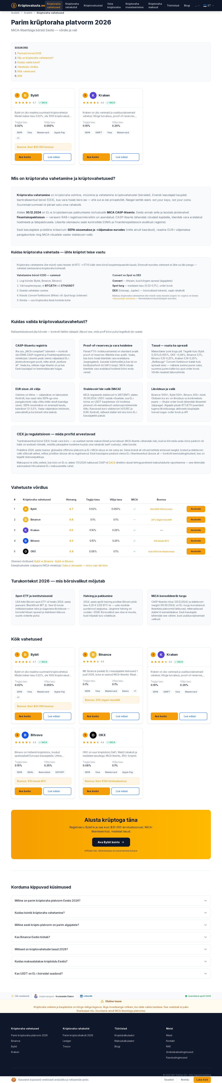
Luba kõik (202, 1079)
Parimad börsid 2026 (29, 53)
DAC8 (112, 462)
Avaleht (15, 12)
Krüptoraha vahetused (54, 5)
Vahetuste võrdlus (28, 66)
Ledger (67, 1040)
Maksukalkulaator (124, 1040)
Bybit (14, 1046)
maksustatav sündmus (123, 298)
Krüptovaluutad (93, 5)
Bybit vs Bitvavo (64, 561)
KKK (20, 75)
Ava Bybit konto (109, 842)
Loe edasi (54, 157)
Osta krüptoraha (114, 5)
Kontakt (170, 1040)
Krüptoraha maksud (155, 5)
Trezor (67, 1046)
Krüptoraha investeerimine (135, 5)
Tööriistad (173, 5)
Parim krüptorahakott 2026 (78, 1035)
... (196, 5)
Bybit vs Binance (43, 561)
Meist (169, 1035)
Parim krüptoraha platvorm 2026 (29, 1035)
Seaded (169, 1079)
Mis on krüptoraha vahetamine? (35, 57)
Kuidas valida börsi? (28, 62)
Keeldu (185, 1079)
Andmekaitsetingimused (179, 1052)
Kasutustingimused (176, 1057)
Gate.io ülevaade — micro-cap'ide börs (85, 565)
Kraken (15, 1052)
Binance (15, 1040)
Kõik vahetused (26, 71)
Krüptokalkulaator (124, 1035)
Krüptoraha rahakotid (72, 5)
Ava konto (25, 157)
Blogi (187, 5)
